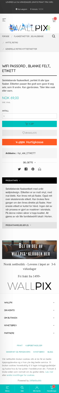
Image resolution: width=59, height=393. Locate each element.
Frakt (20, 345)
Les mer (49, 371)
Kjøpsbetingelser (34, 345)
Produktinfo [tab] (12, 180)
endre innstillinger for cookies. (21, 375)
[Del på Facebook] (26, 169)
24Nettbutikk (35, 380)
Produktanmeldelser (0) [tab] (17, 225)
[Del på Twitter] (19, 169)
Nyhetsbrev (39, 352)
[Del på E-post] (39, 169)
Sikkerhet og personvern (18, 352)
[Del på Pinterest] (33, 169)
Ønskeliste (31, 133)
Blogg (50, 352)
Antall (5, 111)
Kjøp (31, 124)
